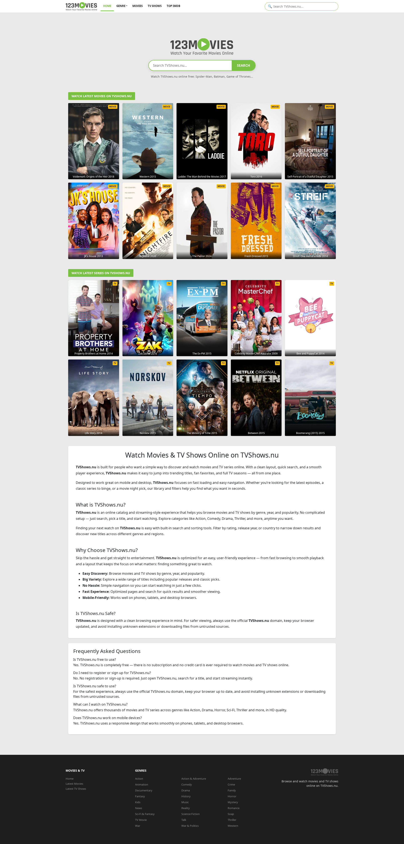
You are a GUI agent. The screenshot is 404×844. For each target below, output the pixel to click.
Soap (231, 814)
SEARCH (243, 65)
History (186, 796)
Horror (232, 796)
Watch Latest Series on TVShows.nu (101, 273)
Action (139, 778)
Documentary (143, 790)
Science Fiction (190, 814)
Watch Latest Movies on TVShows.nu (102, 96)
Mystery (233, 802)
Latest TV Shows (76, 789)
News (138, 808)
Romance (233, 808)
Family (232, 790)
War (137, 826)
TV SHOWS (155, 6)
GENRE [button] (120, 6)
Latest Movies (74, 784)
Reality (185, 808)
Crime (231, 784)
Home (69, 778)
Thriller (232, 820)
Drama (185, 790)
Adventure (234, 778)
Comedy (186, 784)
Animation (141, 784)
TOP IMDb (173, 6)
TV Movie (141, 820)
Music (185, 802)
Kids (137, 802)
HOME (107, 6)
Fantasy (140, 796)
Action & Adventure (193, 778)
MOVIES (137, 6)
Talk (183, 820)
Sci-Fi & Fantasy (145, 814)
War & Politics (190, 826)
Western (233, 826)
